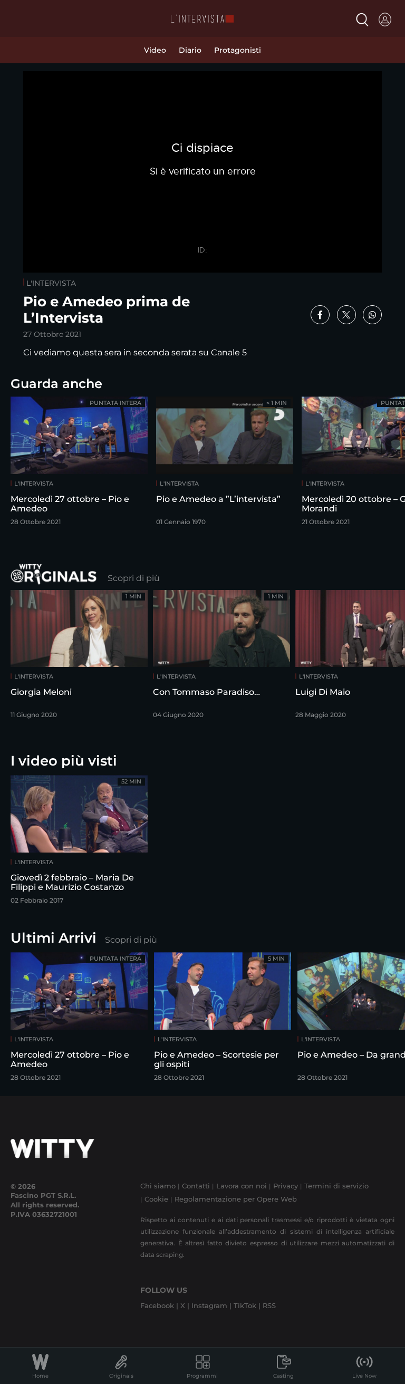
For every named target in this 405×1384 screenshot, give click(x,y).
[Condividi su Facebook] (320, 314)
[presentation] (370, 460)
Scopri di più (134, 578)
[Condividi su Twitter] (346, 314)
